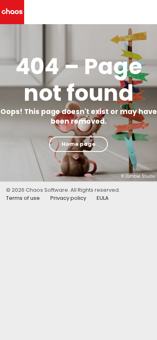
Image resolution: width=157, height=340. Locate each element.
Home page (78, 144)
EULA (103, 198)
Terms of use (23, 198)
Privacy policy (68, 198)
